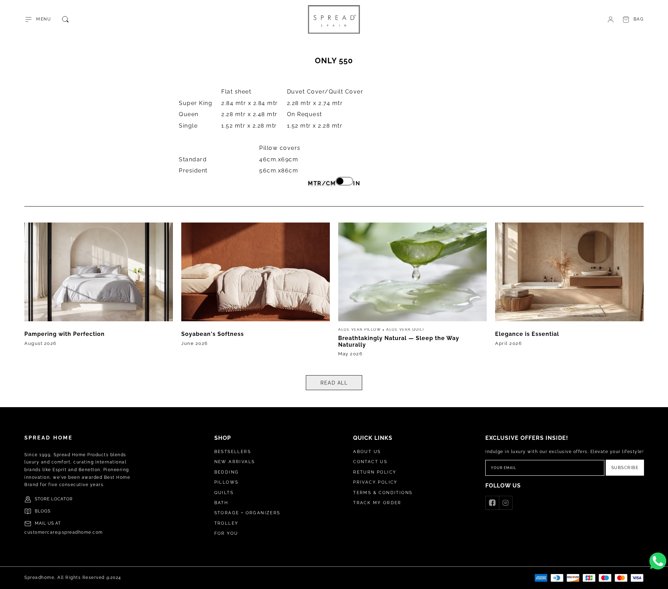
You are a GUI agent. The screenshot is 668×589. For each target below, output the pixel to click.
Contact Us (370, 461)
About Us (367, 451)
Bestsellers (232, 451)
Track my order (377, 502)
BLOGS (42, 511)
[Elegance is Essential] (569, 292)
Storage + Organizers (247, 512)
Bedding (226, 472)
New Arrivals (234, 461)
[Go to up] (659, 580)
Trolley (226, 523)
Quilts (223, 492)
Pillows (226, 482)
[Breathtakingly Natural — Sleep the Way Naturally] (412, 292)
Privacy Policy (375, 482)
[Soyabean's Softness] (255, 292)
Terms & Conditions (382, 492)
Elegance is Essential (527, 334)
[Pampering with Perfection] (98, 292)
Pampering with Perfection (64, 334)
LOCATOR (62, 499)
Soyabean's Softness (212, 334)
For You (226, 533)
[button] (37, 19)
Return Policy (374, 472)
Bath (221, 502)
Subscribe (625, 467)
